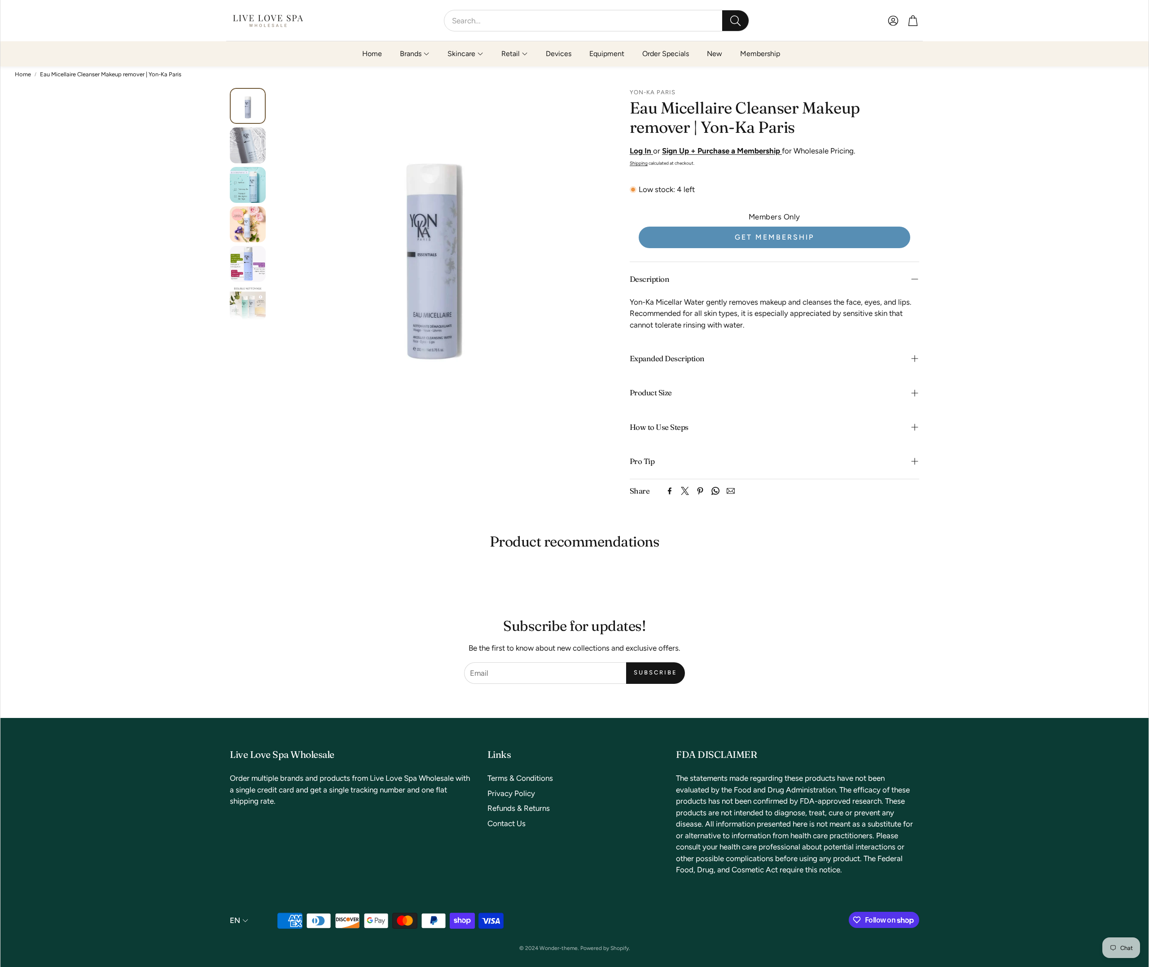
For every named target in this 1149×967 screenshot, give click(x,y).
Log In (641, 150)
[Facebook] (670, 491)
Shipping (639, 163)
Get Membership (774, 237)
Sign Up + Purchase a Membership (722, 150)
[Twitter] (685, 491)
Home (23, 74)
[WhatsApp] (715, 491)
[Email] (731, 491)
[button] (596, 20)
